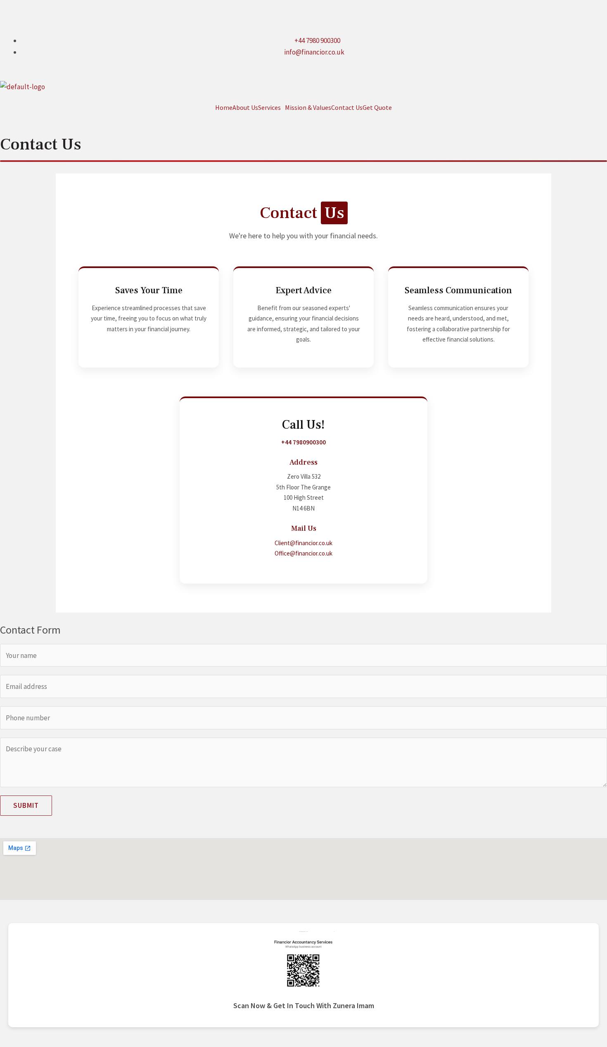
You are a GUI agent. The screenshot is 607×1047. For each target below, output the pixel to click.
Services (269, 107)
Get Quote (377, 107)
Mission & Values (308, 107)
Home (223, 107)
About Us (245, 107)
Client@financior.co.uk (303, 543)
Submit (26, 805)
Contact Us (347, 107)
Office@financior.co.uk (303, 553)
